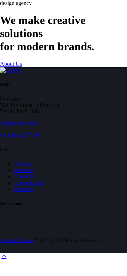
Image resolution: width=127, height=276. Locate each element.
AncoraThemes (17, 240)
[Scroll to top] (4, 256)
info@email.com (18, 123)
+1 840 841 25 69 (20, 135)
